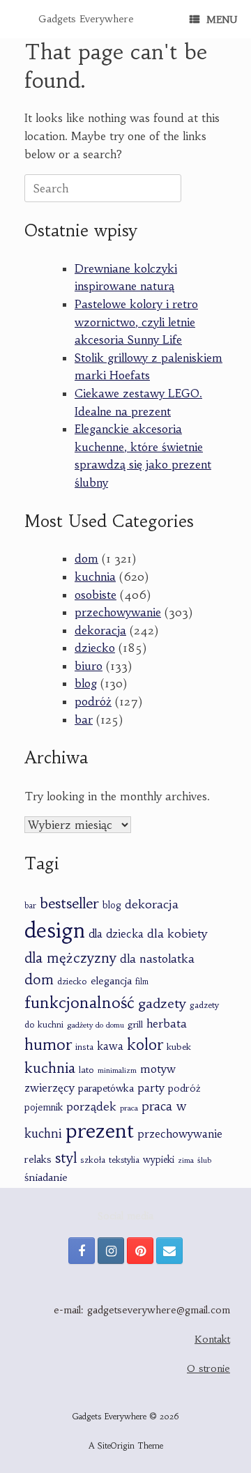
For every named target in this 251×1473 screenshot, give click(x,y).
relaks (38, 1159)
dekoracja (100, 630)
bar (84, 719)
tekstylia (124, 1159)
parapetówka (106, 1088)
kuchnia (95, 576)
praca (129, 1108)
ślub (204, 1160)
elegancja (111, 981)
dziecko (95, 648)
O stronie (208, 1368)
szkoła (92, 1160)
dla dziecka (116, 933)
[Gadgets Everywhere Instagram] (111, 1250)
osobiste (95, 595)
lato (86, 1069)
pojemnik (43, 1107)
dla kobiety (177, 933)
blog (86, 683)
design (54, 930)
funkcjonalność (79, 1002)
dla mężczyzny (70, 957)
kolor (145, 1044)
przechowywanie (118, 612)
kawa (110, 1046)
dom (86, 558)
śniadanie (46, 1177)
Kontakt (212, 1339)
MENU (221, 19)
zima (186, 1160)
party (151, 1087)
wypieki (158, 1160)
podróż (93, 701)
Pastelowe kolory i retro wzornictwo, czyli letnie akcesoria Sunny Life (136, 321)
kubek (179, 1046)
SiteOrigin (116, 1446)
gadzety (162, 1003)
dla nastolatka (157, 959)
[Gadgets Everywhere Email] (169, 1250)
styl (66, 1158)
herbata (166, 1023)
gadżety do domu (95, 1025)
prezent (100, 1131)
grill (135, 1024)
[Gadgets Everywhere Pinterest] (140, 1250)
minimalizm (117, 1070)
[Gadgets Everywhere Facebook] (81, 1250)
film (142, 981)
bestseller (69, 903)
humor (48, 1044)
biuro (88, 666)
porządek (91, 1106)
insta (84, 1047)
